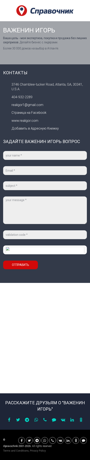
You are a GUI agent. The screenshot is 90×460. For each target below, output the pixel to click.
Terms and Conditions (16, 450)
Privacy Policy (38, 450)
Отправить (20, 264)
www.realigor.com (25, 121)
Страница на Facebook (29, 113)
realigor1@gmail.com (27, 105)
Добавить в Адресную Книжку (35, 128)
